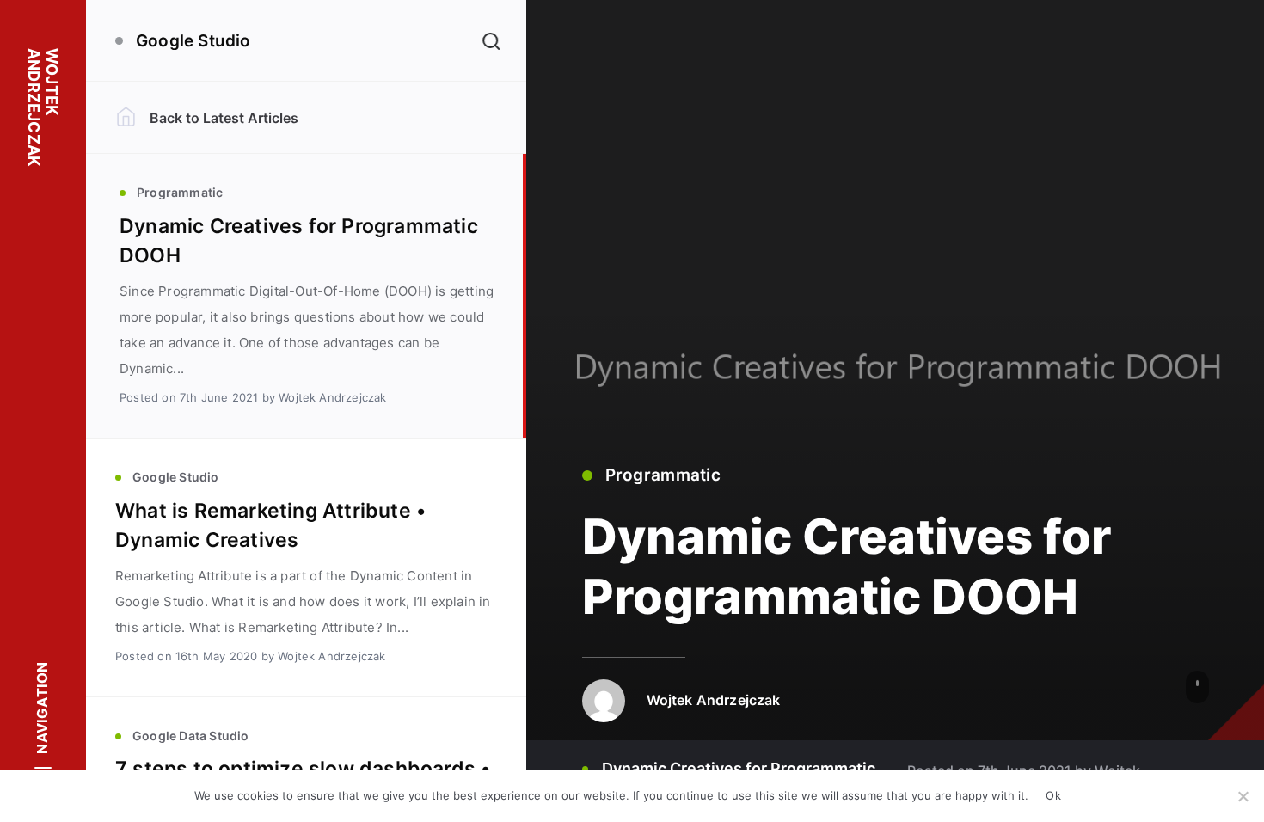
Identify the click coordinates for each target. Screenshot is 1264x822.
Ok (1053, 795)
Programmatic (663, 475)
